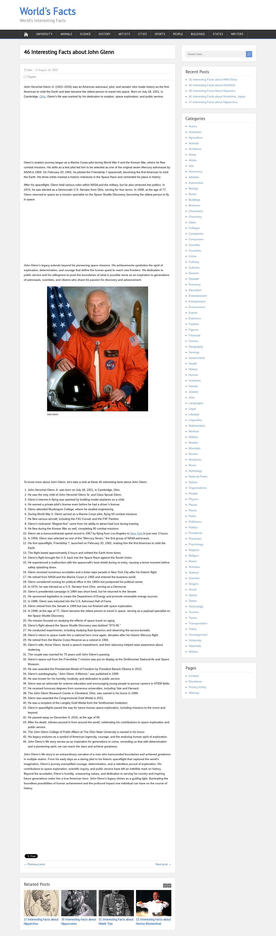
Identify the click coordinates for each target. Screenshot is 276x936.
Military (193, 437)
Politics (193, 527)
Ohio (43, 96)
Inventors (195, 380)
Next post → (163, 864)
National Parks (198, 476)
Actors (193, 126)
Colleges (194, 228)
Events (193, 312)
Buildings (198, 34)
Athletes (194, 177)
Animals (66, 34)
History (105, 34)
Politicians (195, 521)
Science (85, 34)
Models (193, 442)
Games (193, 341)
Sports (160, 34)
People (178, 34)
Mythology (195, 470)
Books (193, 194)
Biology (193, 188)
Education (195, 290)
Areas (192, 154)
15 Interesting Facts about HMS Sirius (213, 79)
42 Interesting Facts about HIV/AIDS (212, 85)
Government (197, 357)
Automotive (196, 182)
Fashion (194, 324)
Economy (195, 284)
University (44, 34)
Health (193, 363)
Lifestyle (194, 414)
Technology (196, 606)
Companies (196, 233)
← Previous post (34, 864)
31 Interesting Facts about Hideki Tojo (116, 921)
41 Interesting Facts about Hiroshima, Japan (217, 96)
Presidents (195, 533)
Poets (192, 516)
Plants (193, 510)
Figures (31, 76)
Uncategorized (198, 634)
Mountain (195, 448)
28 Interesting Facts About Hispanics (212, 90)
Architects (195, 148)
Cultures (194, 267)
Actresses (195, 132)
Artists (124, 34)
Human (193, 374)
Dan (29, 70)
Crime (192, 256)
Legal (192, 408)
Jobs (192, 397)
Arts (191, 165)
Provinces (195, 538)
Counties (194, 245)
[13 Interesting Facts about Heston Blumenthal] (154, 903)
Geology (194, 352)
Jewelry (193, 391)
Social (192, 589)
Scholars (194, 566)
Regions (194, 550)
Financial (194, 335)
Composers (196, 239)
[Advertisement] (97, 130)
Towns (193, 617)
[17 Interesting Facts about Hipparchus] (42, 903)
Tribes (193, 629)
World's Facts (48, 11)
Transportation (198, 623)
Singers (193, 583)
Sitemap (194, 692)
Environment (197, 307)
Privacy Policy (197, 687)
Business (194, 205)
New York (136, 533)
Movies (193, 453)
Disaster (194, 278)
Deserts (194, 273)
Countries (195, 250)
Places (193, 504)
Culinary (194, 261)
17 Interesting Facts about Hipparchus (41, 921)
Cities (142, 34)
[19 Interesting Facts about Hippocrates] (80, 903)
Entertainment (198, 295)
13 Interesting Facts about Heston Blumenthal (153, 921)
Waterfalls (195, 646)
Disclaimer (195, 681)
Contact (194, 675)
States (218, 34)
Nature (193, 482)
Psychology (196, 544)
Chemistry (195, 216)
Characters (196, 211)
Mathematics (197, 425)
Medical (194, 431)
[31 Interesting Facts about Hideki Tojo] (117, 903)
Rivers (193, 561)
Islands (193, 386)
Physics (193, 499)
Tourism (194, 612)
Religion (194, 555)
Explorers (195, 318)
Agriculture (195, 137)
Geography (196, 346)
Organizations (197, 487)
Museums (195, 459)
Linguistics (195, 420)
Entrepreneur (197, 301)
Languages (196, 403)
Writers (237, 34)
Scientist (194, 578)
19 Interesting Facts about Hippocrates (78, 921)
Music (192, 465)
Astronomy (195, 171)
